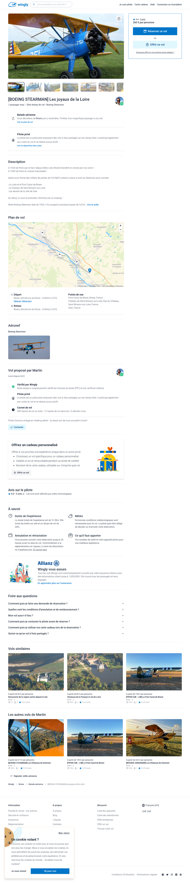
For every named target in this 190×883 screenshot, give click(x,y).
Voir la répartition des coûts (29, 146)
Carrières (57, 824)
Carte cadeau (141, 4)
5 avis (142, 19)
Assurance (13, 819)
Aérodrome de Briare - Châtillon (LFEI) (38, 298)
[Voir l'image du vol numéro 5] (88, 87)
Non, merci (64, 833)
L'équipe (57, 819)
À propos (57, 811)
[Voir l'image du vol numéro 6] (106, 87)
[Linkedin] (176, 875)
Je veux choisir (18, 871)
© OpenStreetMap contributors (111, 286)
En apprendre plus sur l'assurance (55, 583)
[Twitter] (167, 875)
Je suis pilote (125, 4)
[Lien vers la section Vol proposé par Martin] (119, 104)
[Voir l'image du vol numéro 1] (16, 87)
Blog (55, 815)
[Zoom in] (121, 226)
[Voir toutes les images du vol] (66, 46)
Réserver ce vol (157, 31)
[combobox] (51, 4)
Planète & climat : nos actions (22, 811)
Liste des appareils (106, 811)
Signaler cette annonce (25, 776)
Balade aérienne (36, 784)
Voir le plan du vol (25, 122)
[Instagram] (172, 875)
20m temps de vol (36, 104)
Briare (21, 784)
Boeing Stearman (55, 104)
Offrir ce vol (23, 472)
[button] (89, 270)
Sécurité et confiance (18, 815)
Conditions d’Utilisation (123, 874)
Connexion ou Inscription (169, 4)
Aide (152, 4)
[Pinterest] (181, 875)
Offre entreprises (105, 819)
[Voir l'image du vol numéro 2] (34, 87)
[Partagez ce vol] (119, 18)
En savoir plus (40, 549)
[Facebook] (163, 875)
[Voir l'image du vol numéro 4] (70, 87)
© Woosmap (82, 286)
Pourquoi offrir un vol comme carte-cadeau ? (155, 52)
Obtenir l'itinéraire (23, 301)
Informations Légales (147, 874)
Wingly (11, 784)
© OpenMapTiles (93, 286)
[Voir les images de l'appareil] (29, 347)
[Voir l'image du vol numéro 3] (52, 87)
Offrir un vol (103, 824)
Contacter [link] (19, 427)
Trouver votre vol (105, 828)
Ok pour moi (50, 871)
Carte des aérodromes (108, 815)
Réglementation (16, 824)
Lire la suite (93, 204)
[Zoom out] (121, 230)
